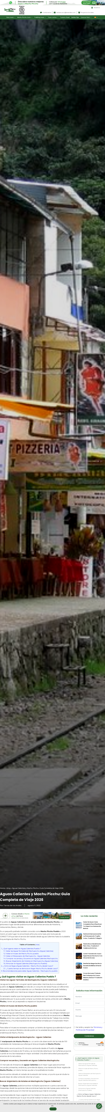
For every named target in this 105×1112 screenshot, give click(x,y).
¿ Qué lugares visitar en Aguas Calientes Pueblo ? (21, 949)
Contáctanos (47, 12)
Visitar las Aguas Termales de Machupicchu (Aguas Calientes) (28, 951)
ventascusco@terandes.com (66, 12)
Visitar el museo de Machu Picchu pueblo (21, 954)
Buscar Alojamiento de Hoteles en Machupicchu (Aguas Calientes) (30, 961)
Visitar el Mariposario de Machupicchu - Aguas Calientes (26, 956)
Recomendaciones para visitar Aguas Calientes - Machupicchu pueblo (29, 971)
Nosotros (97, 7)
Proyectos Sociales (87, 12)
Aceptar (53, 1109)
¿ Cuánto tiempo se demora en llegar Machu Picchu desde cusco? (30, 968)
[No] (102, 1107)
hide (37, 944)
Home (2, 888)
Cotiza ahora (64, 917)
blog (8, 888)
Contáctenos (89, 1036)
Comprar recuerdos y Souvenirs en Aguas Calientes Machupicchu (30, 958)
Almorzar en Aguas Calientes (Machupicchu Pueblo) (25, 963)
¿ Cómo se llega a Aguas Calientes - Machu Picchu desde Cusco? (27, 966)
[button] (11, 17)
